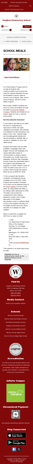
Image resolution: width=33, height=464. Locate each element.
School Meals (27, 41)
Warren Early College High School (15, 336)
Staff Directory (14, 6)
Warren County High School (15, 332)
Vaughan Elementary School (16, 37)
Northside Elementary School (16, 322)
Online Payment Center (19, 2)
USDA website (10, 186)
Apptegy (20, 461)
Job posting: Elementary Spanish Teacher (16, 423)
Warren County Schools (16, 315)
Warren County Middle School (16, 329)
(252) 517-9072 (16, 295)
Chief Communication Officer (16, 303)
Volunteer (4, 2)
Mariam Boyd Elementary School (16, 319)
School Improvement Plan (14, 9)
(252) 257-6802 (16, 293)
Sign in (27, 26)
